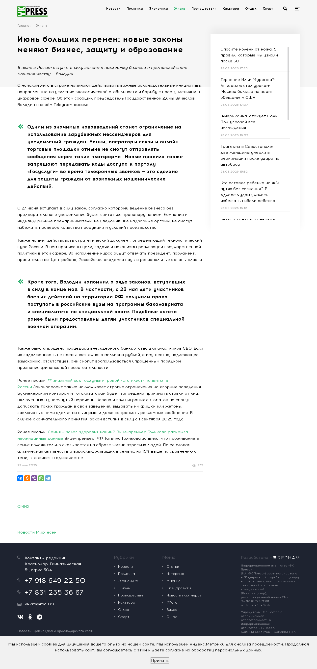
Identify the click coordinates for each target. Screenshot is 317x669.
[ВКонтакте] (20, 478)
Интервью (175, 574)
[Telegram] (48, 478)
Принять (160, 660)
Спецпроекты (178, 588)
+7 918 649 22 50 (55, 580)
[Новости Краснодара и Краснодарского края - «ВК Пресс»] (32, 11)
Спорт (268, 8)
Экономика (158, 8)
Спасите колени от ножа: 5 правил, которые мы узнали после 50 (249, 55)
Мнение (173, 581)
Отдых (251, 8)
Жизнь (179, 8)
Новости (113, 8)
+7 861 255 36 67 (54, 592)
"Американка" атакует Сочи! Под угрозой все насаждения (249, 122)
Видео (171, 610)
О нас (171, 617)
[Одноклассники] (27, 478)
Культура (231, 8)
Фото (171, 602)
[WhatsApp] (41, 478)
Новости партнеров (184, 595)
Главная (24, 26)
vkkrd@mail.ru (39, 604)
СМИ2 (23, 506)
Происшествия (203, 8)
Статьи (172, 567)
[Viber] (34, 478)
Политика (135, 8)
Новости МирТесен (36, 532)
